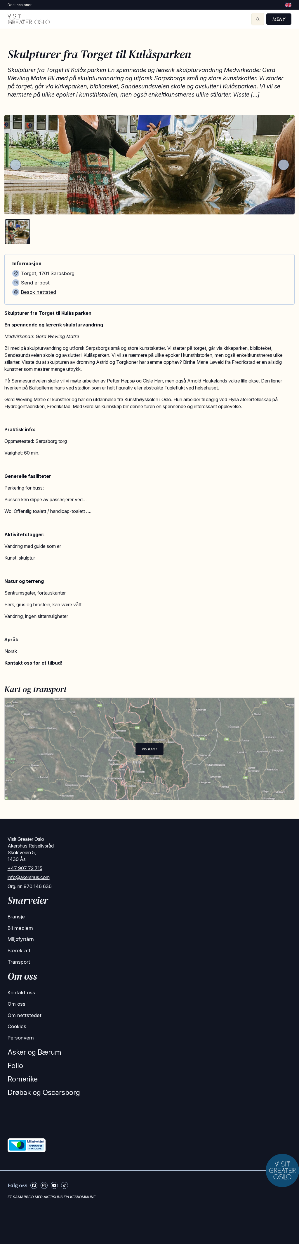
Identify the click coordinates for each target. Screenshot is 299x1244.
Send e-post (35, 283)
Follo (15, 1065)
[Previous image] (15, 164)
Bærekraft (19, 950)
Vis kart (149, 749)
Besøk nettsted (38, 292)
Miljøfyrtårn (21, 939)
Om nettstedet (24, 1015)
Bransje (16, 917)
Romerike (23, 1079)
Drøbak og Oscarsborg (44, 1092)
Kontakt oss (21, 992)
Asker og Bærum (34, 1052)
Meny (278, 19)
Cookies (17, 1026)
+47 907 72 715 (25, 868)
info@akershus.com (29, 877)
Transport (19, 962)
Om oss (16, 1004)
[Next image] (283, 164)
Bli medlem (20, 928)
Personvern (21, 1038)
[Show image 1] (17, 232)
